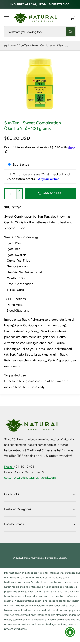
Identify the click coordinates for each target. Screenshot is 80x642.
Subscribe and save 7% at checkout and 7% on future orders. (38, 176)
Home (12, 45)
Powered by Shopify (56, 557)
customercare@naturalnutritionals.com (30, 477)
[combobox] (40, 31)
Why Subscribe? (48, 179)
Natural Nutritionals (33, 557)
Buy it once (21, 165)
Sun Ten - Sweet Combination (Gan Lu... (43, 45)
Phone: (9, 466)
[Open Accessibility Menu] (70, 632)
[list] (40, 601)
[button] (7, 17)
